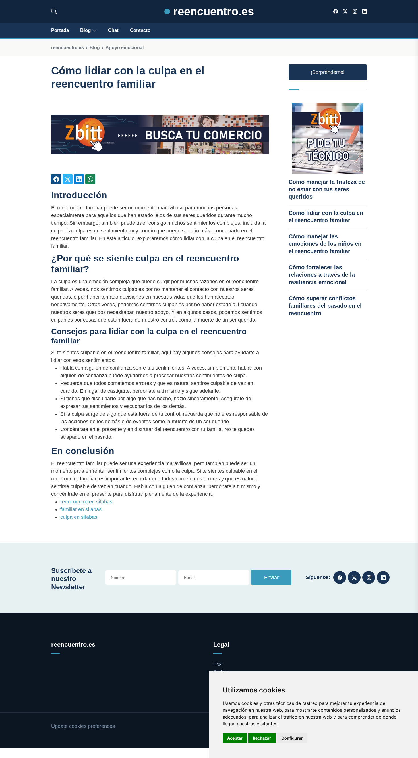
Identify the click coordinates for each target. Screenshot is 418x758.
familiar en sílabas (81, 509)
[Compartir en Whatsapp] (90, 179)
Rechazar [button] (262, 738)
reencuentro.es (212, 11)
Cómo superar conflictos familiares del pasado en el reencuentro (325, 305)
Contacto (140, 30)
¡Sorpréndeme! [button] (328, 72)
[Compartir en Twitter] (68, 179)
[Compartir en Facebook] (56, 179)
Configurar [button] (292, 738)
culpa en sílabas (78, 517)
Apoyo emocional (124, 47)
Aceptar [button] (235, 738)
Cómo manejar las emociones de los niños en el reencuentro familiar (325, 243)
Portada (60, 30)
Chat (113, 30)
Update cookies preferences (83, 726)
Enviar (271, 577)
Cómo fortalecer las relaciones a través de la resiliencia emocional (322, 274)
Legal (218, 663)
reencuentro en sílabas (86, 502)
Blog (85, 30)
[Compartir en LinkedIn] (79, 179)
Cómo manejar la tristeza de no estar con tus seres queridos (327, 189)
